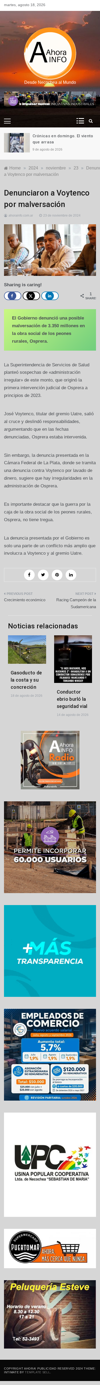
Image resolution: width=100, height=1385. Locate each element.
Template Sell (37, 1372)
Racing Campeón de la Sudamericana (76, 603)
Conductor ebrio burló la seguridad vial (72, 699)
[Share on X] (31, 296)
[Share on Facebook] (12, 296)
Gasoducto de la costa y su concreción (26, 680)
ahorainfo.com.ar (21, 215)
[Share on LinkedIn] (50, 296)
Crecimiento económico (24, 600)
